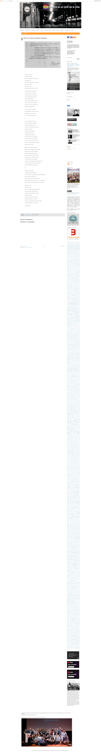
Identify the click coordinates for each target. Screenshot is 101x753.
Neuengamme (76, 559)
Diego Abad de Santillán (76, 359)
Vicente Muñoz (75, 641)
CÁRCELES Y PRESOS (47, 30)
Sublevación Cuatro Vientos (70, 624)
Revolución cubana (77, 603)
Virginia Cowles (73, 645)
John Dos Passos (76, 449)
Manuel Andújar (77, 516)
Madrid (78, 512)
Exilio (79, 384)
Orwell (75, 565)
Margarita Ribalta (69, 527)
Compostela (78, 348)
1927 (77, 244)
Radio (74, 587)
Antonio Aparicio (69, 284)
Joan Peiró (78, 445)
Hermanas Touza (72, 426)
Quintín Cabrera (69, 587)
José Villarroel (69, 472)
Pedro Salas (76, 574)
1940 (75, 246)
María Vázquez (73, 537)
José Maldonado (72, 464)
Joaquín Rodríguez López (70, 448)
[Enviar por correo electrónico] (34, 214)
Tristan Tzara (75, 634)
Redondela (68, 600)
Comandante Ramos (69, 347)
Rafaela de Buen (69, 591)
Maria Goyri (76, 531)
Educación (68, 369)
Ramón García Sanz (77, 593)
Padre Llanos (72, 568)
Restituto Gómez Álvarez (76, 602)
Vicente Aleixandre (35, 215)
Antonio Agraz (78, 283)
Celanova (76, 338)
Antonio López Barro (77, 286)
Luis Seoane (78, 511)
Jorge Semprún (69, 451)
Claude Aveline (76, 344)
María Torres (70, 164)
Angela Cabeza (69, 278)
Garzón (79, 409)
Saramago (68, 617)
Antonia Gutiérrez (77, 282)
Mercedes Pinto (69, 550)
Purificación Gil (69, 586)
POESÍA (57, 30)
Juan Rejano (68, 487)
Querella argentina (73, 586)
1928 (79, 244)
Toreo (79, 632)
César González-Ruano (77, 340)
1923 (72, 244)
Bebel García (73, 306)
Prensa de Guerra (69, 583)
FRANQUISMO (33, 30)
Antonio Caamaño (74, 284)
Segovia (70, 619)
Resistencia (71, 602)
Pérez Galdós (78, 576)
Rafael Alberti (73, 588)
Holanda (79, 428)
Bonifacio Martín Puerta (70, 316)
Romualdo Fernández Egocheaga (75, 611)
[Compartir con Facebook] (37, 214)
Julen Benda (76, 489)
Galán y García (77, 408)
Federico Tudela (77, 387)
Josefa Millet (69, 473)
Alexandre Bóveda (69, 261)
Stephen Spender (73, 623)
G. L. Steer (72, 406)
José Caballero (74, 455)
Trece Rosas (75, 633)
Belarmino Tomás (77, 306)
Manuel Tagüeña (74, 523)
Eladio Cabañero (73, 370)
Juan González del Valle (76, 483)
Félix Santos (74, 390)
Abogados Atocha (69, 253)
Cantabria (78, 321)
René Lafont (78, 600)
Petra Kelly (73, 577)
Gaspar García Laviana (70, 410)
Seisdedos (73, 619)
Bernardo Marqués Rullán (76, 308)
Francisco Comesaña (72, 399)
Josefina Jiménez (77, 474)
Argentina (76, 290)
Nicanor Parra (70, 560)
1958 (77, 248)
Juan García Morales (73, 481)
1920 (67, 244)
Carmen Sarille (76, 332)
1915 (75, 243)
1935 (79, 245)
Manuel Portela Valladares (72, 522)
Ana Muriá (72, 271)
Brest (76, 316)
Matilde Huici (74, 545)
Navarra (76, 558)
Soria (75, 622)
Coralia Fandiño (75, 353)
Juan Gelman (71, 482)
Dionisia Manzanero (72, 361)
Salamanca (68, 614)
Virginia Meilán (78, 645)
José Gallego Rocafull (77, 458)
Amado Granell (74, 267)
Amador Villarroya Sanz (70, 268)
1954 (72, 248)
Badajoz (75, 298)
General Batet (78, 410)
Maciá (76, 512)
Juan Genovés (75, 482)
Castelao (68, 336)
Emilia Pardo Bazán (72, 374)
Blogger (68, 750)
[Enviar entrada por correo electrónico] (32, 214)
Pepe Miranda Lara (73, 576)
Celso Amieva (74, 339)
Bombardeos (78, 315)
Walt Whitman (71, 646)
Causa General (78, 337)
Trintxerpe (72, 634)
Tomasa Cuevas (73, 632)
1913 (72, 243)
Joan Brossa (70, 445)
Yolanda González (69, 648)
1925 (74, 244)
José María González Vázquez (71, 466)
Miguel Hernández (28, 215)
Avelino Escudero (75, 297)
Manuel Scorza (69, 523)
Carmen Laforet (71, 331)
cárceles (68, 323)
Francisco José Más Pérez (76, 401)
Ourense (68, 566)
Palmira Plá (78, 568)
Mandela (75, 514)
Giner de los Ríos (75, 416)
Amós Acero (71, 269)
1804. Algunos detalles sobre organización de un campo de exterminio (76, 131)
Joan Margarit (75, 445)
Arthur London (75, 292)
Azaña (73, 298)
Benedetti (68, 307)
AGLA (72, 255)
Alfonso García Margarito (72, 262)
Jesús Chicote (73, 443)
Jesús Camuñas (69, 443)
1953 (70, 248)
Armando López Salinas (76, 291)
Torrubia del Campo (70, 633)
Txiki (79, 634)
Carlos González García (70, 325)
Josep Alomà (78, 475)
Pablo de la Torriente (77, 566)
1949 (77, 247)
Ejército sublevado (73, 369)
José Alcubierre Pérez (77, 452)
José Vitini (72, 472)
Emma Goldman (78, 376)
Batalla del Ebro (69, 304)
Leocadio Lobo (76, 497)
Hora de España (73, 429)
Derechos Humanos (74, 358)
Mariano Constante (77, 538)
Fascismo (76, 386)
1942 (24, 215)
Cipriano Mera (76, 343)
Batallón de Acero (71, 305)
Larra (77, 496)
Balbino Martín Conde (72, 299)
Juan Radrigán (72, 486)
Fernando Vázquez (77, 394)
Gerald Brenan (69, 415)
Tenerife (76, 626)
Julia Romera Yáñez (75, 490)
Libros (78, 502)
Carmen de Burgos (77, 328)
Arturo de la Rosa (73, 293)
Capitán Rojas (73, 322)
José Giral (70, 460)
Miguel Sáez (74, 553)
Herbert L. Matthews (73, 425)
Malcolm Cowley (69, 514)
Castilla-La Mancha (74, 336)
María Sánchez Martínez (75, 535)
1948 (76, 247)
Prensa (78, 582)
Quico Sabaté (78, 586)
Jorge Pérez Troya (77, 450)
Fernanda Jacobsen (74, 391)
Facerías (79, 385)
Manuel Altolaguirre (72, 516)
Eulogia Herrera (69, 384)
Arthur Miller (78, 292)
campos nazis (69, 321)
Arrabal (68, 292)
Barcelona (75, 300)
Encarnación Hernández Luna (76, 377)
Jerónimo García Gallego (76, 442)
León (79, 497)
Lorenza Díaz (69, 505)
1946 (72, 247)
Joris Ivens (73, 451)
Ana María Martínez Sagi (75, 270)
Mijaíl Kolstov (75, 554)
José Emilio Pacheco (77, 457)
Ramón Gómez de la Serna (74, 594)
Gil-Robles (78, 415)
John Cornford (71, 449)
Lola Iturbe (72, 504)
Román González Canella (72, 610)
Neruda (73, 559)
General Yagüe (69, 414)
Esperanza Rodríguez (72, 382)
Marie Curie (72, 539)
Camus (73, 321)
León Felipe (69, 498)
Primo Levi (68, 584)
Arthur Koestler (71, 292)
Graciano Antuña (77, 418)
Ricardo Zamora (69, 607)
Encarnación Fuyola (69, 377)
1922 (70, 244)
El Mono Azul (69, 370)
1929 (67, 245)
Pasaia (71, 569)
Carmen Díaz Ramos (69, 329)
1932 (73, 245)
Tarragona (76, 625)
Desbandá (78, 358)
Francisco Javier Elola (70, 401)
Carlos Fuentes (70, 324)
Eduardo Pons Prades (72, 368)
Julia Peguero (70, 490)
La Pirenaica (70, 495)
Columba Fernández (77, 346)
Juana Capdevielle (75, 487)
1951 (67, 248)
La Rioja (73, 495)
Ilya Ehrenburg (78, 433)
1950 (79, 247)
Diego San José (69, 360)
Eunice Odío (73, 384)
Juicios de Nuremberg (72, 489)
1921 (69, 244)
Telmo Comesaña (72, 626)
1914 (74, 243)
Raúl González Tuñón (76, 598)
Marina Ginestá (76, 539)
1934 (77, 245)
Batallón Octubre (69, 306)
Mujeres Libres (69, 557)
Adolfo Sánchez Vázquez (76, 254)
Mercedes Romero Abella (74, 550)
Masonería (70, 543)
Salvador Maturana (74, 615)
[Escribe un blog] (35, 214)
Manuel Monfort (77, 520)
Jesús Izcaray (77, 444)
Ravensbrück (69, 599)
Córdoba (78, 353)
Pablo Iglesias (69, 567)
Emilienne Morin (69, 375)
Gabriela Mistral (72, 408)
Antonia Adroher (69, 282)
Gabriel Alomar (76, 406)
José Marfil (78, 465)
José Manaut (76, 464)
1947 (74, 247)
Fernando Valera (72, 394)
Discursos (68, 362)
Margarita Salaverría (74, 527)
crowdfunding (78, 355)
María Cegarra (72, 529)
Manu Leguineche (74, 515)
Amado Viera (78, 267)
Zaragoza (76, 648)
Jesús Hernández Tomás (71, 444)
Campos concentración (76, 320)
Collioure (73, 346)
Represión (68, 601)
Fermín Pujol (69, 391)
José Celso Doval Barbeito (70, 456)
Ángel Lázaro (68, 276)
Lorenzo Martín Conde (74, 505)
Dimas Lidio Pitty (73, 360)
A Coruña (74, 252)
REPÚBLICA (22, 30)
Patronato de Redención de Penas (75, 570)
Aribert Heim (71, 291)
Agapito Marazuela (69, 255)
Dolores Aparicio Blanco (74, 362)
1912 (71, 243)
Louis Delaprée (76, 506)
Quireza (73, 587)
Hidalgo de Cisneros (70, 427)
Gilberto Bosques (69, 416)
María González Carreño (72, 531)
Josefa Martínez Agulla (77, 472)
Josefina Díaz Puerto (72, 474)
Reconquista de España (76, 599)
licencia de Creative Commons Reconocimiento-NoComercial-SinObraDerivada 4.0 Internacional (73, 193)
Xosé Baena (78, 647)
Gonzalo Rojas (69, 418)
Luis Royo (70, 511)
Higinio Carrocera (75, 427)
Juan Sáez (71, 487)
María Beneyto (78, 528)
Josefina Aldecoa (74, 473)
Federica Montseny (72, 387)
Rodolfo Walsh (75, 609)
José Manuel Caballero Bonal (73, 465)
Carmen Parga (72, 332)
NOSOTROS (62, 30)
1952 (69, 248)
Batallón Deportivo (77, 305)
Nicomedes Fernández (73, 562)
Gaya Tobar (74, 410)
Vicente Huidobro (77, 640)
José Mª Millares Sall (75, 463)
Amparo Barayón (75, 269)
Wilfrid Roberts (75, 646)
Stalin (79, 622)
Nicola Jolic (71, 561)
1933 (75, 245)
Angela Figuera (73, 278)
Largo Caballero (74, 496)
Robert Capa (75, 607)
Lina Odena (73, 503)
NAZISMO (53, 30)
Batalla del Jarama (74, 304)
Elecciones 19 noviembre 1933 (75, 371)
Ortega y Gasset (71, 565)
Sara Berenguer (77, 616)
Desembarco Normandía (70, 359)
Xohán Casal (74, 647)
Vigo (75, 644)
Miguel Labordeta (71, 553)
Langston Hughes (69, 496)
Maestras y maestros (70, 513)
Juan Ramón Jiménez (77, 486)
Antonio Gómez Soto (71, 286)
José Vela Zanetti (77, 471)
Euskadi (76, 384)
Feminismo (78, 390)
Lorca (79, 504)
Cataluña (74, 337)
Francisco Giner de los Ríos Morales (74, 400)
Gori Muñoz (73, 418)
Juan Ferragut (69, 481)
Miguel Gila (70, 552)
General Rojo (69, 413)
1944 (69, 247)
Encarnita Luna (74, 378)
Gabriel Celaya (73, 407)
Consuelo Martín (75, 352)
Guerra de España (71, 421)
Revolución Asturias (70, 603)
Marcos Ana (69, 526)
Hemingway (74, 424)
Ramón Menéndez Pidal (73, 595)
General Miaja (75, 411)
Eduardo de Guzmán (72, 367)
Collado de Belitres (69, 346)
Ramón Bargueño (74, 592)
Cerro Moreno (71, 340)
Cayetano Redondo (69, 338)
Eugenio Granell (77, 382)
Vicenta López (69, 639)
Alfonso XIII (75, 263)
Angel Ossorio (78, 276)
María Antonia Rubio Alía (72, 528)
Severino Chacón (77, 619)
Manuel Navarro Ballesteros (70, 521)
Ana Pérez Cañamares (77, 271)
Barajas (68, 300)
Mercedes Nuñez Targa (76, 549)
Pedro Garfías (73, 572)
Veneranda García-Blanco (70, 638)
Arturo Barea (69, 293)
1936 (68, 246)
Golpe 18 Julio (72, 417)
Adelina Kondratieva (69, 254)
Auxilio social (71, 297)
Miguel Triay (78, 553)
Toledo (68, 631)
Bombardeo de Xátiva (73, 315)
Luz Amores (73, 512)
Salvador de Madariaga (76, 614)
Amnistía (68, 269)
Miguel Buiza (75, 551)
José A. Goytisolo (71, 452)
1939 (74, 246)
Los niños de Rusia (71, 506)
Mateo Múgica (70, 544)
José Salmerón (69, 471)
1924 (73, 244)
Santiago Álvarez (72, 616)
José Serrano (73, 471)
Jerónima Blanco (71, 442)
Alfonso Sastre (71, 263)
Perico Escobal (69, 577)
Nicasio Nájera (74, 560)
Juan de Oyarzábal (71, 480)
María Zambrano (77, 537)
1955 (73, 248)
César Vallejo (75, 341)
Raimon (72, 591)
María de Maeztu (76, 529)
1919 (79, 243)
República (73, 601)
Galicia (71, 409)
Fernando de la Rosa (72, 392)
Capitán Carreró (69, 322)
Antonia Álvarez (73, 282)
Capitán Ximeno (78, 322)
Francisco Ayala (74, 398)
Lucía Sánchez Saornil (74, 507)
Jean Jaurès (77, 441)
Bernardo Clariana (71, 308)
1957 (76, 248)
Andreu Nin (76, 274)
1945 (71, 247)
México (79, 550)
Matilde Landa (78, 545)
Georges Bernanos (77, 414)
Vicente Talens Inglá (72, 642)
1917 (77, 243)
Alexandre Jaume (75, 261)
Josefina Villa (74, 475)
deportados (68, 358)
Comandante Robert (75, 347)
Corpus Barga (69, 354)
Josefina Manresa (69, 475)
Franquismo (69, 404)
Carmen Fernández (75, 329)
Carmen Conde (73, 328)
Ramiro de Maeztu (75, 591)
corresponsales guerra (74, 354)
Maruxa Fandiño (74, 542)
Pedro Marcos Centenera (70, 573)
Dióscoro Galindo (77, 361)
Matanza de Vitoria (75, 543)
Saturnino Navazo (74, 617)
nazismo (68, 559)
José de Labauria (69, 457)
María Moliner (72, 534)
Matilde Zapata (76, 546)
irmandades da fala (72, 435)
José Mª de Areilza (69, 463)
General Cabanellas (69, 411)
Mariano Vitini (68, 539)
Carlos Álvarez (76, 323)
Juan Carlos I (74, 478)
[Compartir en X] (36, 214)
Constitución (71, 352)
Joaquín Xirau (75, 448)
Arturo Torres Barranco (76, 294)
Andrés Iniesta (73, 274)
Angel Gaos (73, 275)
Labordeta (76, 495)
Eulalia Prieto (78, 383)
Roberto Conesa (72, 608)
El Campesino (78, 369)
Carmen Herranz (75, 330)
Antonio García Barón (73, 285)
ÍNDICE (72, 30)
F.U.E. (71, 385)
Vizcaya (68, 646)
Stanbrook (68, 623)
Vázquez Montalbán (77, 637)
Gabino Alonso (71, 163)
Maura (79, 546)
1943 (67, 247)
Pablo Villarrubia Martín (74, 567)
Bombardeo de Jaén (72, 313)
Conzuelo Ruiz (71, 353)
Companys (74, 348)
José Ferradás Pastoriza (70, 458)
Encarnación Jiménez (69, 378)
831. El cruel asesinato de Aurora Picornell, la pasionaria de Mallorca (76, 136)
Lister (70, 504)
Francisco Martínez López (71, 402)
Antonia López (69, 283)
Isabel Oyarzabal (71, 437)
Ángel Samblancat (77, 277)
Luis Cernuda (73, 508)
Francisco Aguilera (69, 398)
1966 (77, 249)
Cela (73, 338)
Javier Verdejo (71, 441)
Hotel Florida (78, 429)
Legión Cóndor (72, 497)
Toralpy (77, 632)
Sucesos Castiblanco (77, 624)
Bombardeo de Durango (70, 312)
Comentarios (70, 149)
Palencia (76, 568)
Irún (75, 435)
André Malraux (69, 274)
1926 (76, 244)
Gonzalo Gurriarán (77, 417)
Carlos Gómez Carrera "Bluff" (76, 324)
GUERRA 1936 (27, 30)
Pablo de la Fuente (71, 566)
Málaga (79, 513)
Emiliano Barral (78, 374)
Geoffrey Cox (73, 414)
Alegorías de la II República (73, 259)
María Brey (68, 529)
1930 (69, 245)
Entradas (69, 147)
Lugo (77, 507)
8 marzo (72, 252)
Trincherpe (78, 633)
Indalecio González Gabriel (71, 434)
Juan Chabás (70, 479)
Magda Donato (75, 513)
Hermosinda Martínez (77, 426)
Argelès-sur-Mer (72, 290)
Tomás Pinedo (71, 631)
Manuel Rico (78, 522)
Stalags (77, 622)
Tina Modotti (78, 630)
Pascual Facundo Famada (76, 569)
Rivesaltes (72, 607)
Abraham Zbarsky (74, 253)
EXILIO (42, 30)
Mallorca (72, 514)
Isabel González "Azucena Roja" (73, 436)
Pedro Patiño (76, 573)
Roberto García (76, 608)
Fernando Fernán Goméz (73, 393)
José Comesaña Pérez (77, 456)
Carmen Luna (75, 331)
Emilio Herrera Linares (75, 375)
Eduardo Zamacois (77, 368)
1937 (70, 246)
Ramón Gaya (68, 594)
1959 (79, 248)
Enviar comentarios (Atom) (28, 247)
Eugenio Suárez (74, 383)
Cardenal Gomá (72, 323)
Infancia (68, 435)
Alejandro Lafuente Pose (72, 260)
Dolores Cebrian (71, 363)
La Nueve (77, 494)
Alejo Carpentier (78, 260)
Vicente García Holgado (72, 640)
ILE (70, 433)
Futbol (70, 406)
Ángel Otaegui (69, 277)
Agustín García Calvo (73, 256)
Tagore (74, 625)
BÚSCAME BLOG (67, 30)
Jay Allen (74, 441)
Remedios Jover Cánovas (73, 600)
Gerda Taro (73, 415)
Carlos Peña (78, 325)
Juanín (69, 488)
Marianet (73, 538)
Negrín (71, 559)
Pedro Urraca (70, 575)
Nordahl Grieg (78, 562)
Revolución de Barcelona (70, 604)
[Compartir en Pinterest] (38, 214)
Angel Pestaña (73, 277)
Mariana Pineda (69, 538)
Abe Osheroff (78, 252)
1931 (71, 245)
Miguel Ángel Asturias (70, 551)
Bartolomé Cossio (69, 301)
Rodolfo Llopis (71, 609)
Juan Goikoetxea (71, 483)
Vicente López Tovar (70, 641)
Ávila (70, 298)
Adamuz (79, 253)
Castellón (71, 336)
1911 (69, 243)
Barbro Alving (71, 300)
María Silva (71, 536)
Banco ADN (78, 299)
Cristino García (74, 355)
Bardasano (78, 300)
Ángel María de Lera (73, 276)
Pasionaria (68, 570)
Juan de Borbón (75, 479)
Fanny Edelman (72, 386)
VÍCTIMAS (38, 30)
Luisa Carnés (69, 512)
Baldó (75, 299)
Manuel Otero (76, 521)
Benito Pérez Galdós (73, 307)
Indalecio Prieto (77, 434)
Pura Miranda (78, 585)
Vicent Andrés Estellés (77, 638)
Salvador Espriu (69, 615)
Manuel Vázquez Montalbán (76, 524)
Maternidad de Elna (75, 544)
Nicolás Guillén (75, 561)
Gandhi (77, 409)
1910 (67, 243)
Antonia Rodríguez (73, 283)
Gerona (76, 415)
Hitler (75, 428)
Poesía (31, 215)
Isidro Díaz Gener (76, 437)
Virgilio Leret (68, 645)
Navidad (78, 558)
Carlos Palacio (75, 325)
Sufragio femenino (70, 625)
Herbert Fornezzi (69, 425)
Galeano (68, 409)
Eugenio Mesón (69, 383)
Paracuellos (68, 569)
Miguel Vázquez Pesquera (70, 554)
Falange (68, 386)
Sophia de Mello (72, 622)
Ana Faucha (70, 270)
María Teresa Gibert (75, 536)
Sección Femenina (74, 618)
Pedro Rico (73, 574)
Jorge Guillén (73, 450)
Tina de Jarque (74, 630)
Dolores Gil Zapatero (77, 363)
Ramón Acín (70, 592)
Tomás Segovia (75, 631)
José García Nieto (74, 459)
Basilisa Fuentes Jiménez (75, 301)
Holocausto (68, 429)
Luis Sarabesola (74, 511)
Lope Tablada (76, 504)
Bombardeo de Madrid (72, 314)
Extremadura (68, 385)
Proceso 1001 (72, 584)
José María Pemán (71, 467)
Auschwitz (68, 297)
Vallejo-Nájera (72, 637)
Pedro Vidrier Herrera (75, 575)
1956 (74, 248)
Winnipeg (70, 647)
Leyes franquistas (74, 501)
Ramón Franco (72, 593)
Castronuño (71, 337)
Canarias (76, 321)
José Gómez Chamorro (75, 460)
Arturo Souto (70, 294)
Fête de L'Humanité (69, 395)
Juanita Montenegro (73, 488)
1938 (72, 246)
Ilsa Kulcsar (73, 433)
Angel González (77, 275)
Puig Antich (73, 585)
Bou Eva (74, 316)
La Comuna (74, 494)
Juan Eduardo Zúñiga (77, 480)
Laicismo (78, 495)
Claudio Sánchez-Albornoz (76, 345)
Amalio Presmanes (77, 268)
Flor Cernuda (74, 395)
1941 (77, 246)
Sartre (71, 617)
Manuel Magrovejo (72, 520)
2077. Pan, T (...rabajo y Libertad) (75, 141)
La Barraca (71, 494)
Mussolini (74, 557)
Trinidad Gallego (69, 634)
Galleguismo (73, 409)
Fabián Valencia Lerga (74, 385)
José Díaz (73, 457)
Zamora (73, 648)
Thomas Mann (70, 630)
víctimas (76, 642)
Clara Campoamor (71, 344)
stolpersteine (78, 623)
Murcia (72, 557)
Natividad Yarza (72, 558)
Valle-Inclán (68, 637)
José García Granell (69, 459)
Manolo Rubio (70, 515)
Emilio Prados (73, 376)
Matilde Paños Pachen (70, 546)
